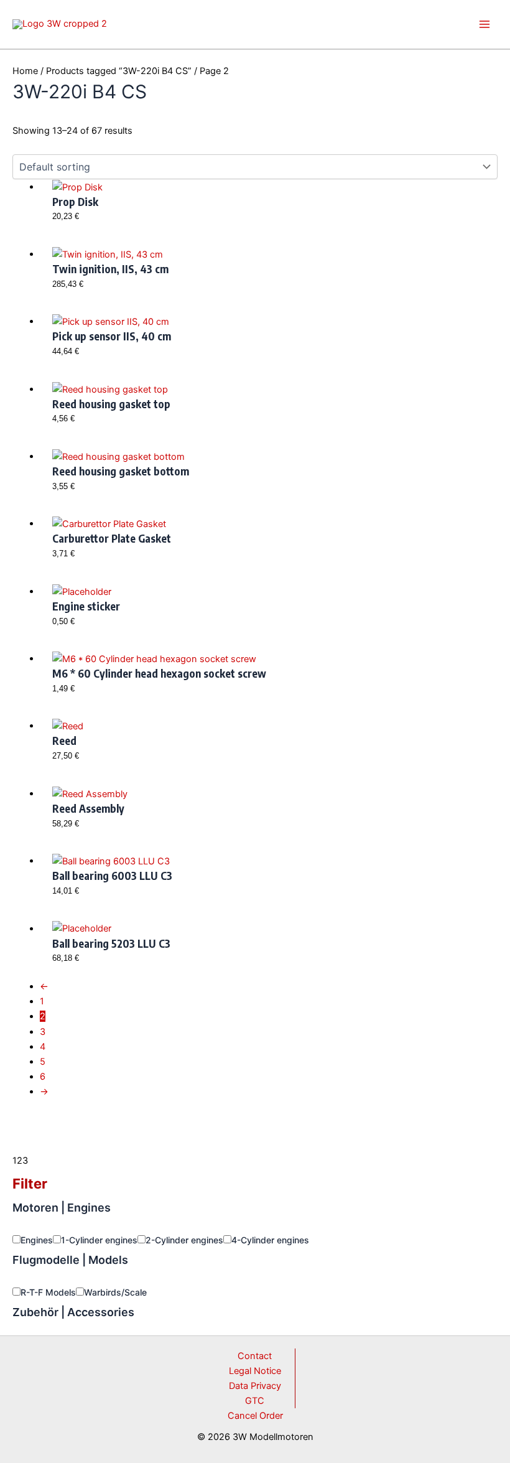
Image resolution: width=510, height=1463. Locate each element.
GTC (254, 1400)
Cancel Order (255, 1415)
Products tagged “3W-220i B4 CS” (119, 71)
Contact (255, 1356)
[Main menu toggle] (484, 24)
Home (25, 71)
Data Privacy (255, 1385)
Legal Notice (255, 1371)
